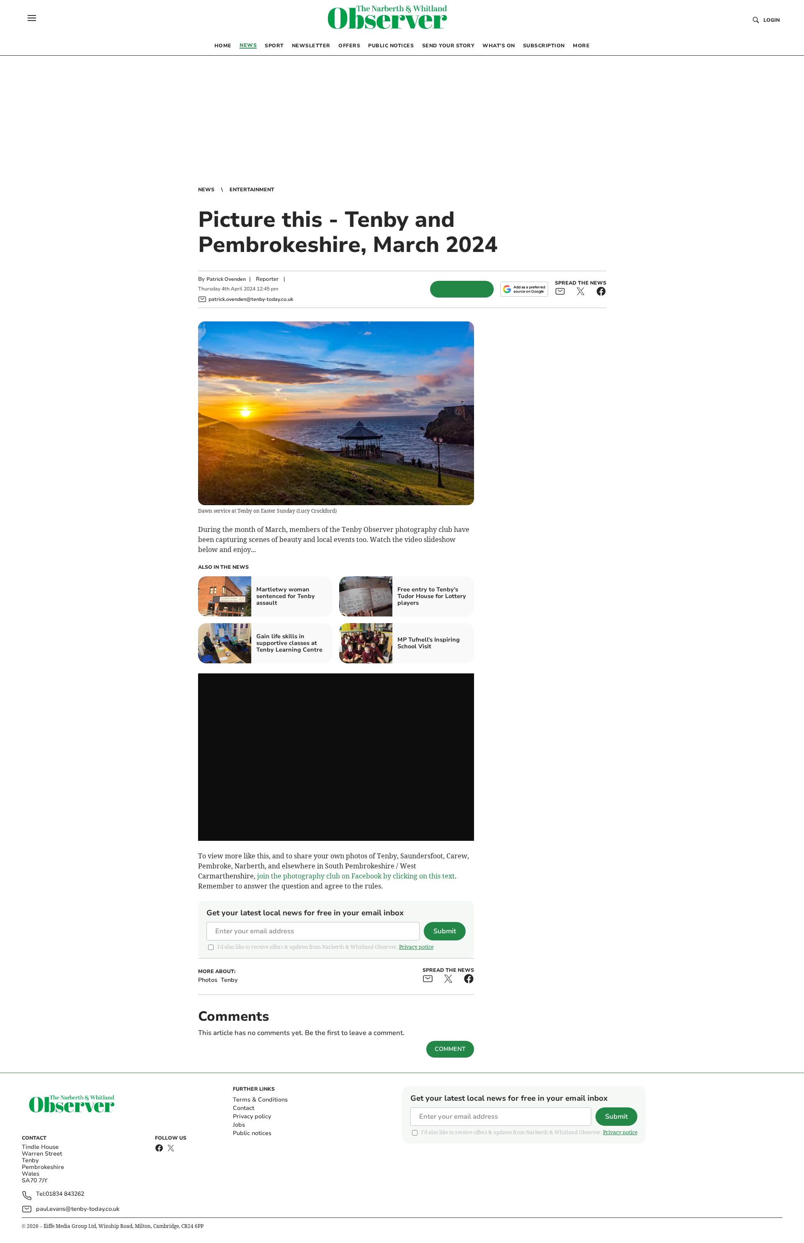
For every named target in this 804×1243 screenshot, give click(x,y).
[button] (32, 18)
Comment (450, 1049)
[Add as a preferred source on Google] (524, 289)
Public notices (252, 1133)
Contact (243, 1108)
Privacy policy (252, 1116)
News (206, 189)
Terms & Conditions (260, 1100)
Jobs (239, 1125)
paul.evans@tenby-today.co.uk (77, 1209)
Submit (444, 931)
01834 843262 (65, 1194)
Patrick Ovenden (226, 279)
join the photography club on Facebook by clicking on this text (356, 876)
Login (771, 20)
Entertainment (251, 189)
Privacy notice (416, 947)
